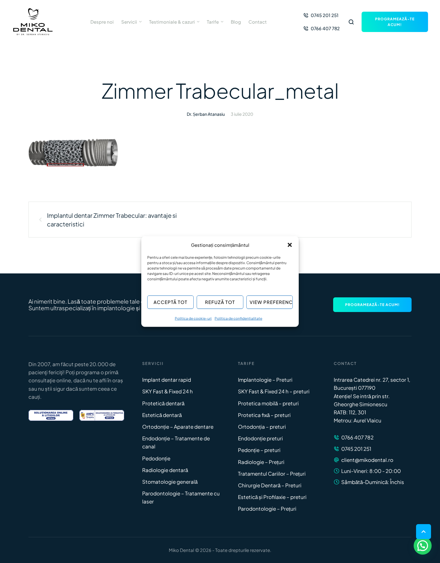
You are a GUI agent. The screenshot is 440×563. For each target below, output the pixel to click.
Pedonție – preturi (259, 450)
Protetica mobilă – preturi (268, 403)
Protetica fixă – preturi (264, 415)
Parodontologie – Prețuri (267, 508)
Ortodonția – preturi (262, 426)
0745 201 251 (356, 448)
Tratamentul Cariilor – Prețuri (272, 473)
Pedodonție (156, 458)
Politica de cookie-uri (193, 318)
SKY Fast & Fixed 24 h (167, 391)
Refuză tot (220, 302)
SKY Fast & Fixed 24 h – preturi (273, 391)
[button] (290, 245)
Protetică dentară (163, 403)
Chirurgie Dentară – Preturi (269, 485)
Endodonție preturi (260, 438)
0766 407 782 (357, 437)
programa (88, 372)
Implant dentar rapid (166, 379)
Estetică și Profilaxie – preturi (272, 497)
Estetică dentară (162, 415)
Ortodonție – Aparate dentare (177, 426)
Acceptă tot (170, 302)
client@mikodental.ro (367, 460)
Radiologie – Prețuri (261, 462)
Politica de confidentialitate (238, 318)
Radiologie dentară (165, 470)
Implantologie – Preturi (265, 379)
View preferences (271, 302)
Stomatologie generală (170, 481)
